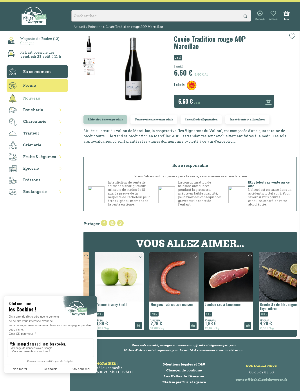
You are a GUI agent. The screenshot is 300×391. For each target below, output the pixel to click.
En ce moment (37, 71)
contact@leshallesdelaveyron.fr (261, 380)
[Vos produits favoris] (273, 15)
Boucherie (33, 109)
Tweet (112, 223)
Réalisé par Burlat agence (184, 382)
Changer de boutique (184, 370)
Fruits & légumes (39, 156)
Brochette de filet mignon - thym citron (269, 306)
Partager (104, 223)
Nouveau (31, 98)
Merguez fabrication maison (160, 304)
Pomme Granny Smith (100, 304)
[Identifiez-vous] (260, 15)
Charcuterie (34, 121)
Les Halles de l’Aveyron (184, 376)
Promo (29, 85)
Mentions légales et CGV (184, 364)
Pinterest (120, 223)
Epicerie (31, 168)
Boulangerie (35, 191)
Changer (27, 42)
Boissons (31, 180)
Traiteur (31, 133)
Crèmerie (32, 145)
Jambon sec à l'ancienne (211, 304)
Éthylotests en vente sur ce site (268, 184)
